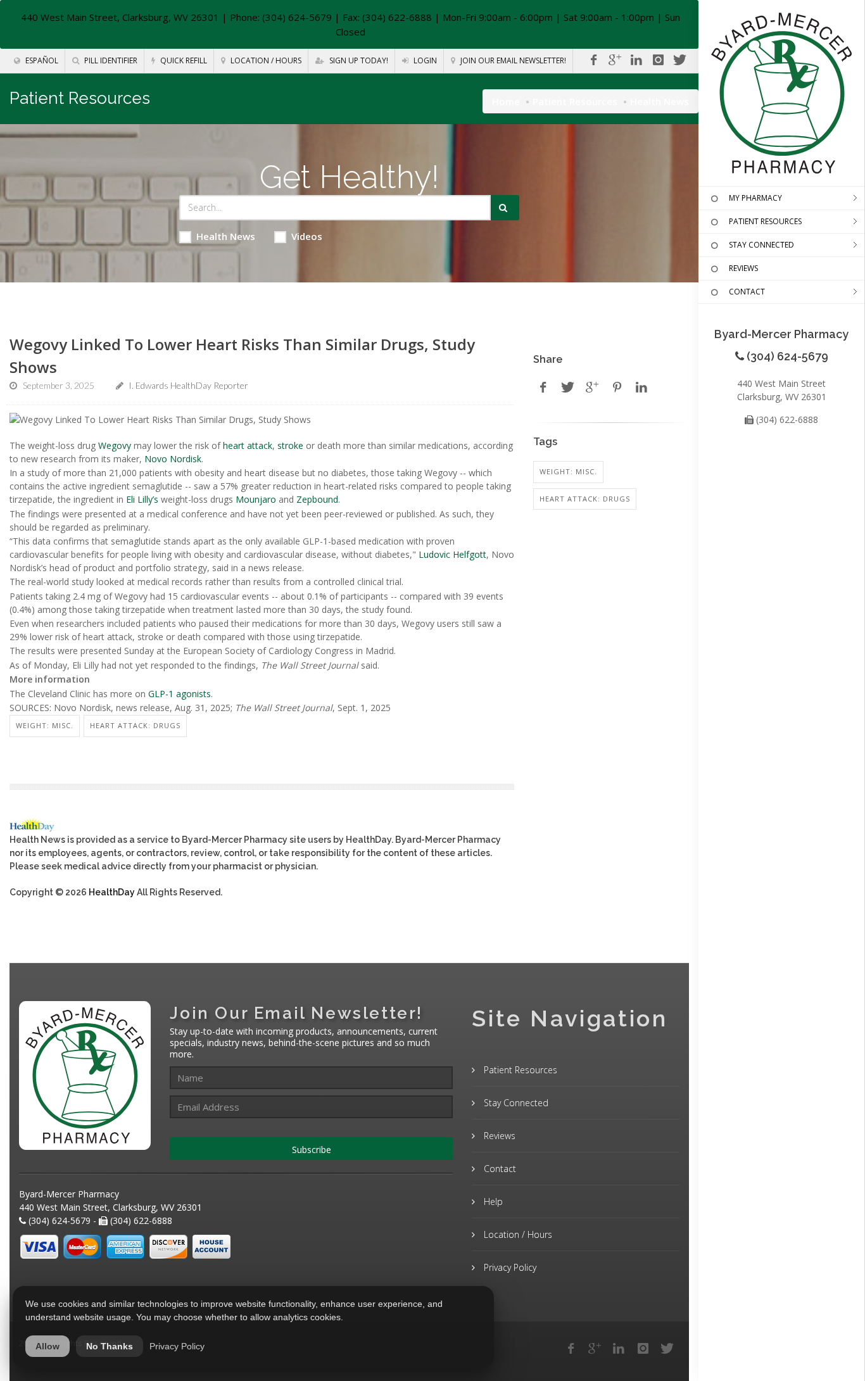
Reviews (498, 1136)
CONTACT (747, 291)
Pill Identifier (109, 60)
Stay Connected (514, 1103)
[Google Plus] (594, 1348)
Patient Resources (575, 101)
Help (492, 1201)
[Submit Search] (505, 207)
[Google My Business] (614, 60)
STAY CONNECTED (761, 244)
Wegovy (114, 445)
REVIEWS (743, 268)
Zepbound (317, 499)
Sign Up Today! (357, 60)
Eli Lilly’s (142, 499)
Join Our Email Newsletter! (512, 60)
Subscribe (311, 1150)
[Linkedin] (636, 60)
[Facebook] (593, 60)
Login (424, 60)
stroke (290, 445)
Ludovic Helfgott (452, 554)
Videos (306, 236)
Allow (47, 1346)
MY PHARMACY (755, 197)
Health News (225, 236)
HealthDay (112, 892)
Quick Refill (182, 60)
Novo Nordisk (172, 459)
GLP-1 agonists (179, 694)
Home (506, 101)
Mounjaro (256, 499)
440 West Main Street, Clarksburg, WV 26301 (120, 17)
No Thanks (109, 1346)
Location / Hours (265, 60)
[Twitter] (679, 60)
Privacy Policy (508, 1267)
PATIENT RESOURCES (765, 221)
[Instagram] (657, 60)
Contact (498, 1169)
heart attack (247, 445)
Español (40, 60)
